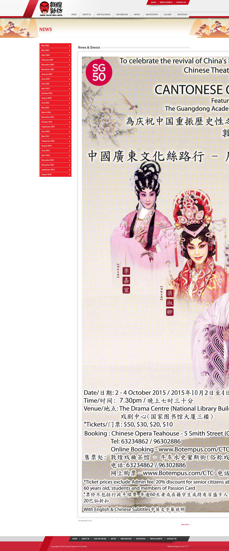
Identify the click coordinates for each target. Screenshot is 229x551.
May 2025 (45, 46)
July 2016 (45, 103)
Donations (182, 14)
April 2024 (45, 55)
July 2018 (45, 84)
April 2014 (45, 155)
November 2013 (47, 165)
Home (153, 2)
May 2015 (45, 136)
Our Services (122, 14)
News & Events (166, 2)
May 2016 (45, 108)
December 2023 (47, 65)
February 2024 (47, 60)
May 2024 (45, 50)
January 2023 (46, 74)
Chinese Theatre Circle (51, 9)
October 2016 (46, 93)
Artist (137, 14)
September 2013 (48, 170)
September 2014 (48, 141)
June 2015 (45, 131)
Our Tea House (103, 14)
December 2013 (47, 160)
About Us (86, 14)
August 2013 (46, 174)
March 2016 (46, 112)
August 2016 (46, 98)
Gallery (167, 14)
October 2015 (46, 122)
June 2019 (45, 79)
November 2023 (47, 69)
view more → (185, 524)
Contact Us (181, 2)
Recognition (152, 14)
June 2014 (45, 151)
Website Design (173, 546)
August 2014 (46, 146)
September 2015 (48, 127)
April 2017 (45, 89)
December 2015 (47, 117)
